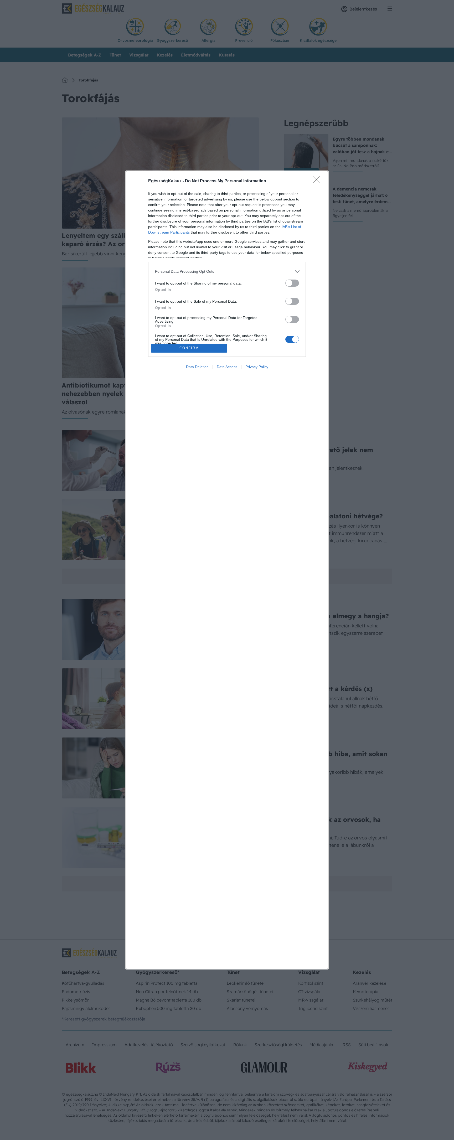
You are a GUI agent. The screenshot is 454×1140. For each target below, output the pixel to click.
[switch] (292, 283)
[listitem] (227, 271)
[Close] (318, 181)
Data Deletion (197, 367)
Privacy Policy (256, 367)
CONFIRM (189, 348)
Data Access (227, 367)
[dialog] (227, 570)
